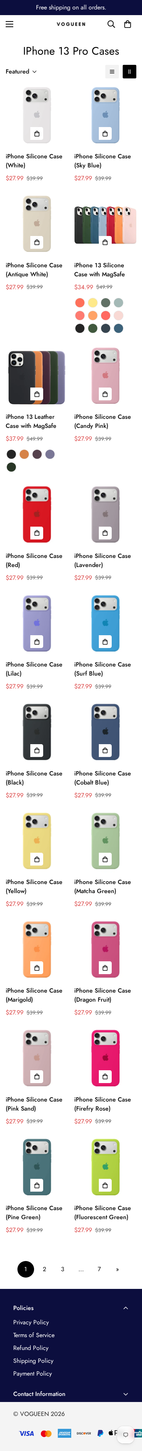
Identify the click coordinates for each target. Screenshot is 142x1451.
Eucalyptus (105, 302)
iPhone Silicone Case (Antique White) (34, 270)
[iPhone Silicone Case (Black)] (37, 733)
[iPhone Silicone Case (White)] (37, 116)
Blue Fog (118, 302)
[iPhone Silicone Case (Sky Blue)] (105, 116)
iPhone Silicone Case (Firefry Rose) (102, 1104)
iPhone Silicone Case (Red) (34, 560)
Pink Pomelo (79, 315)
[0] (127, 24)
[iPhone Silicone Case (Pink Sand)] (37, 1059)
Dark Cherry (37, 454)
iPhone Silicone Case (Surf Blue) (102, 669)
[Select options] (36, 133)
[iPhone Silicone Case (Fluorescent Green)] (105, 1168)
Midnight (79, 328)
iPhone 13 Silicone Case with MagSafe (99, 270)
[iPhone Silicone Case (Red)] (37, 516)
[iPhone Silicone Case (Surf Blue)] (105, 625)
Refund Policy (30, 1348)
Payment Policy (32, 1373)
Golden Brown (24, 454)
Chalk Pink (118, 315)
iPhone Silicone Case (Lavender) (102, 560)
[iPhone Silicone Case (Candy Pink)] (105, 377)
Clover (92, 328)
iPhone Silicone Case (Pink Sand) (34, 1104)
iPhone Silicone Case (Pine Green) (34, 1212)
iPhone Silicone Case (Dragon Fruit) (102, 995)
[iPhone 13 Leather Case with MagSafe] (37, 377)
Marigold (92, 315)
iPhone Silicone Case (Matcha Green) (102, 886)
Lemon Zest (92, 302)
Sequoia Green (11, 467)
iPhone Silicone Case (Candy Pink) (102, 421)
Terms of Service (34, 1335)
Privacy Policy (31, 1322)
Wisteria (50, 454)
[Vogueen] (71, 24)
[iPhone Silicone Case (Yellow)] (37, 842)
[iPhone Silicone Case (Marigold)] (37, 951)
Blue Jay (118, 328)
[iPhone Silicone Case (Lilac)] (37, 625)
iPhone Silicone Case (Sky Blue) (102, 161)
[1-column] (112, 71)
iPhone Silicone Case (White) (34, 161)
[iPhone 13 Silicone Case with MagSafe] (105, 225)
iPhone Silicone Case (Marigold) (34, 995)
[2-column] (129, 71)
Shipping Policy (33, 1360)
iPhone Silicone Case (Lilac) (34, 669)
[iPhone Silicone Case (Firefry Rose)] (105, 1059)
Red (105, 315)
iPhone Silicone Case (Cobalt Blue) (102, 778)
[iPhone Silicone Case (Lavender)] (105, 516)
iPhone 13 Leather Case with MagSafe (31, 421)
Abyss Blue (105, 328)
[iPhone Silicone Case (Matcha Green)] (105, 842)
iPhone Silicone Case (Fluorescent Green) (102, 1212)
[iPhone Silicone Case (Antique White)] (37, 225)
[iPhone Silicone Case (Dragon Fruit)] (105, 951)
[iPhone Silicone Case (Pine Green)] (37, 1168)
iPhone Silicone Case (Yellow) (34, 886)
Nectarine (79, 302)
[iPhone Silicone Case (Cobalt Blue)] (105, 733)
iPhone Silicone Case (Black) (34, 778)
